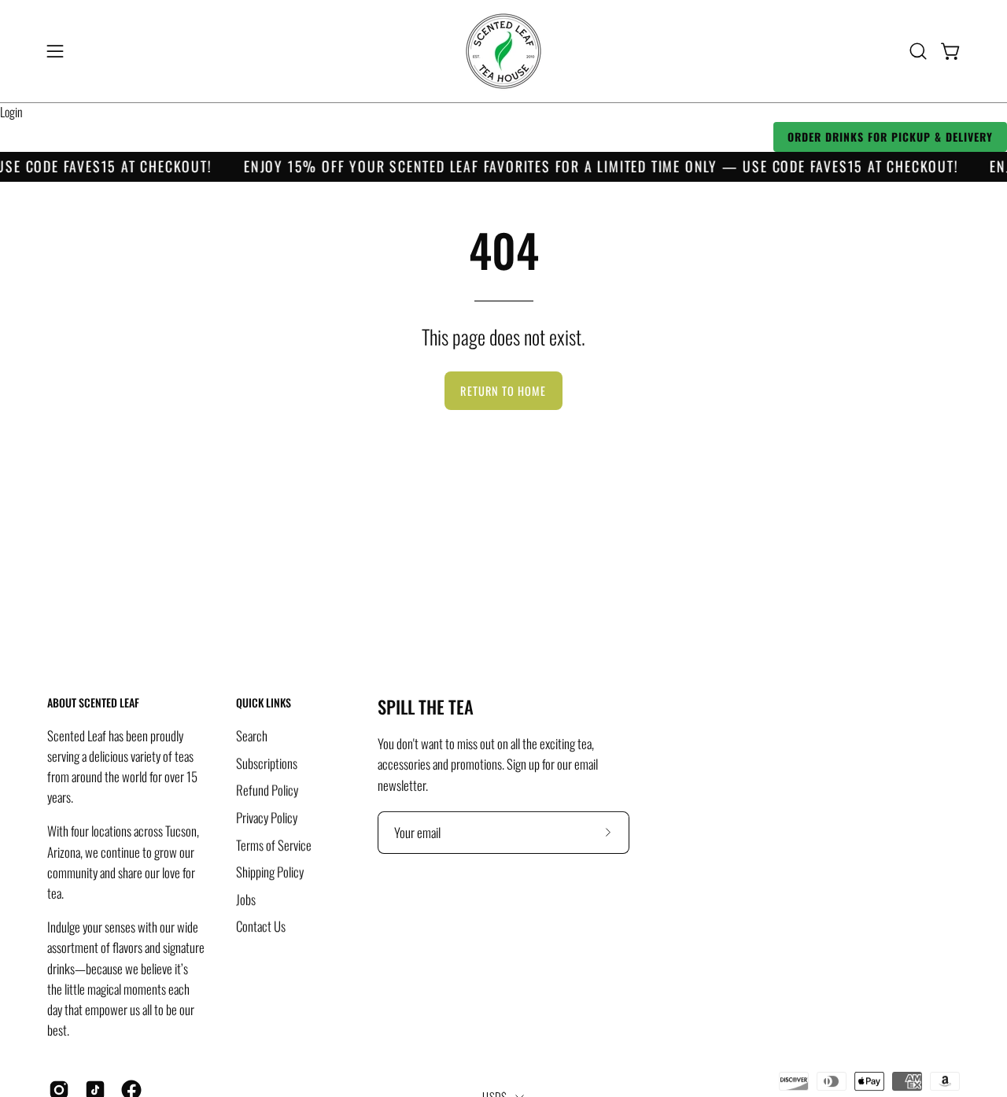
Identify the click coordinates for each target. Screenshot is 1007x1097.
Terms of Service (274, 844)
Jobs (246, 898)
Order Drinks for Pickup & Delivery (890, 136)
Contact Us (261, 926)
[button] (918, 51)
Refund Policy (267, 790)
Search (251, 735)
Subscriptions (266, 762)
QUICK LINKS (263, 703)
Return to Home (503, 390)
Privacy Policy (266, 817)
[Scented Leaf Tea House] (503, 51)
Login (11, 111)
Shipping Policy (270, 871)
